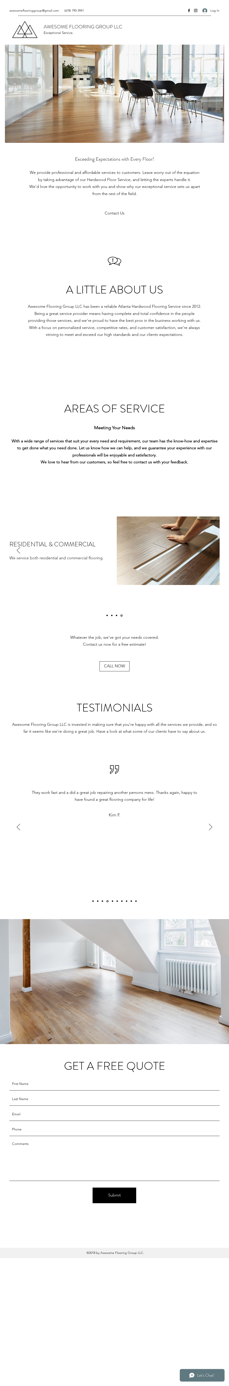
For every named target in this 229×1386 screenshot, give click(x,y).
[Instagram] (195, 10)
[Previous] (18, 550)
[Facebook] (189, 10)
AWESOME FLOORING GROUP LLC (83, 26)
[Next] (210, 550)
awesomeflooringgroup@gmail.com (34, 10)
